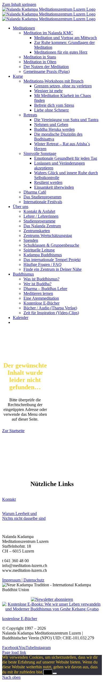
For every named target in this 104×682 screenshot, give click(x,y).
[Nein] (55, 673)
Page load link (14, 652)
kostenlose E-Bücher (19, 618)
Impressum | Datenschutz (23, 580)
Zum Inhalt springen (19, 4)
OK (47, 672)
